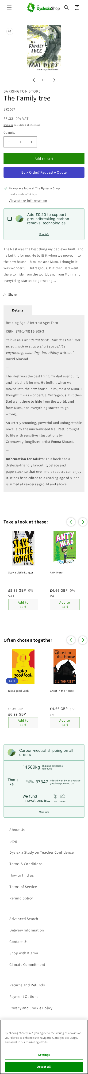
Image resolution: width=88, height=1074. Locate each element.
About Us (17, 829)
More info (44, 234)
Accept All (44, 1067)
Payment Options (23, 996)
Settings (44, 1055)
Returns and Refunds (27, 985)
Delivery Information (26, 930)
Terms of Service (23, 886)
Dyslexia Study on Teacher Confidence (41, 852)
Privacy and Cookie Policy (31, 1008)
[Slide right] (54, 80)
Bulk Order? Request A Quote (44, 172)
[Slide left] (34, 80)
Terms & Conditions (26, 863)
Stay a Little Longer (20, 572)
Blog (13, 841)
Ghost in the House (62, 690)
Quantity (9, 133)
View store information (28, 200)
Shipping (8, 124)
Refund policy (21, 898)
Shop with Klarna (23, 953)
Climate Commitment (27, 964)
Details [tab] (17, 310)
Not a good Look (18, 690)
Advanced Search (23, 918)
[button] (9, 7)
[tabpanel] (44, 403)
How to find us (21, 875)
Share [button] (12, 294)
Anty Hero (56, 572)
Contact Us (18, 941)
